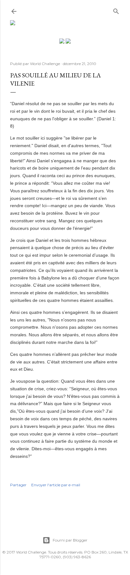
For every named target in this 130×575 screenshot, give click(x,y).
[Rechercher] (116, 10)
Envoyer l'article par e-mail (55, 484)
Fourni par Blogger (70, 540)
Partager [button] (18, 484)
